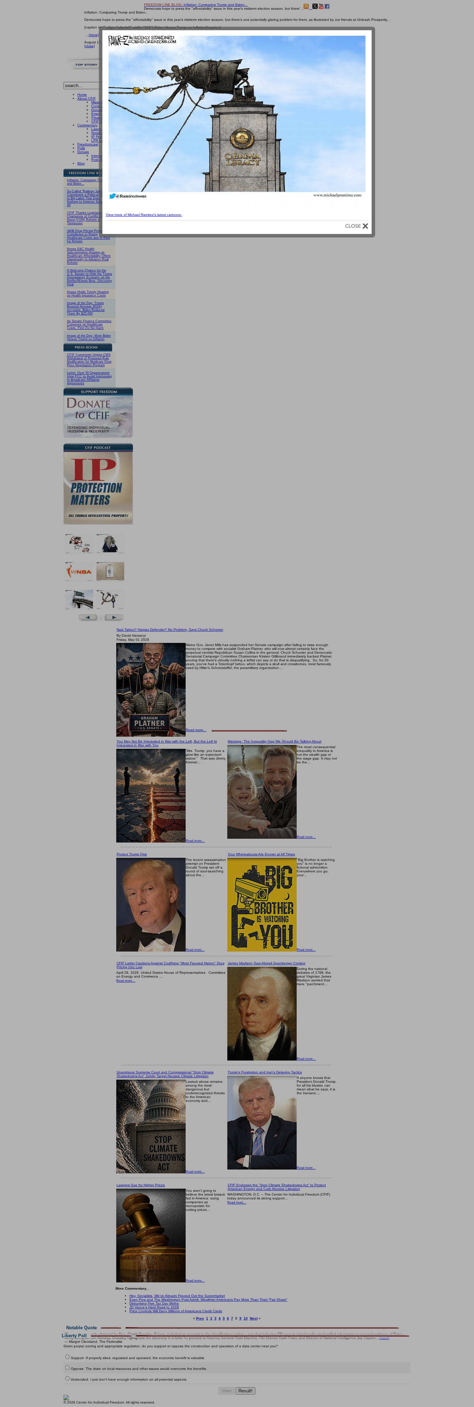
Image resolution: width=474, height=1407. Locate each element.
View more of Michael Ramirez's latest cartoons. (144, 215)
